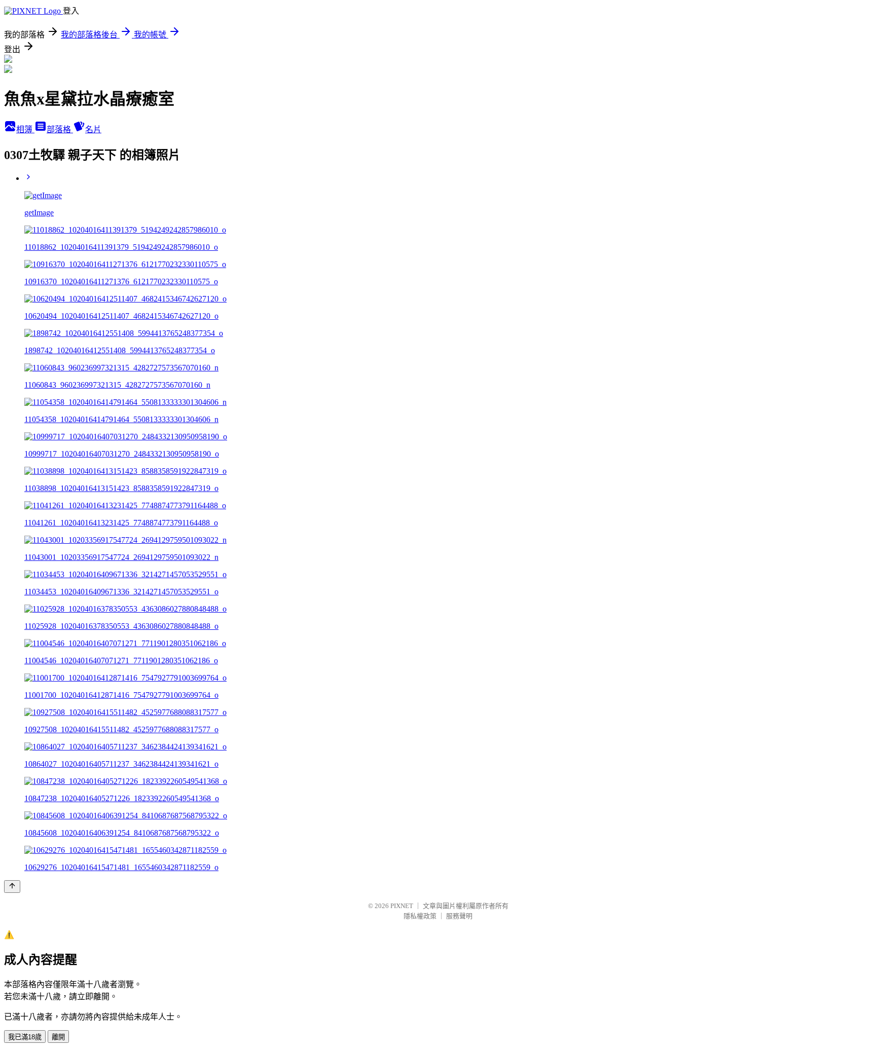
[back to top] (12, 886)
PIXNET (401, 906)
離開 (58, 1037)
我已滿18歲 (25, 1037)
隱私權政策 (420, 916)
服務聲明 (459, 916)
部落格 (60, 129)
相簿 (25, 129)
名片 (93, 129)
